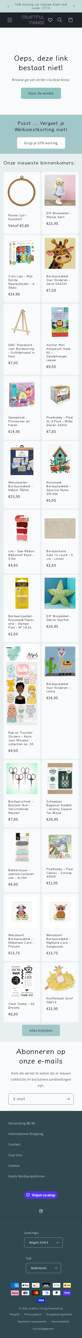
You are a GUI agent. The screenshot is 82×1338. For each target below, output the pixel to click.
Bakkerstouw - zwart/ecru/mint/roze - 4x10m (21, 874)
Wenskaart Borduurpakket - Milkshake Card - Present (21, 940)
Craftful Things (38, 1308)
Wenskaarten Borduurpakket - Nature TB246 (20, 486)
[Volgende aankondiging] (73, 6)
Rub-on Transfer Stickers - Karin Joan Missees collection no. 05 (21, 738)
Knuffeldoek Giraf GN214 (59, 1000)
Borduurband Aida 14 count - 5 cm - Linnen (59, 555)
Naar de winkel (41, 93)
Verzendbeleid (60, 1321)
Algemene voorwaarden (32, 1321)
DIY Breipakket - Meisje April (58, 215)
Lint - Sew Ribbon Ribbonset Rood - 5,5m (21, 555)
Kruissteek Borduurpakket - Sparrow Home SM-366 (58, 488)
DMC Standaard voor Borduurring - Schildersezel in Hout (21, 350)
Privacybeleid (32, 1314)
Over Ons (15, 1155)
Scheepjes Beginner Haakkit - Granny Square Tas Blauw (59, 807)
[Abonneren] (68, 1099)
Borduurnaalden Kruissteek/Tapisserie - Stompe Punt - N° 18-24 (21, 622)
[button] (9, 20)
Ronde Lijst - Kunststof (17, 217)
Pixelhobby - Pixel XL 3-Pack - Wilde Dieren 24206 (59, 421)
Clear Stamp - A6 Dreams (21, 1006)
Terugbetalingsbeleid (59, 1314)
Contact (14, 1144)
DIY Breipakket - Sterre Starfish (58, 618)
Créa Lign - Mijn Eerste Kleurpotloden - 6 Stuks (21, 282)
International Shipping (25, 1134)
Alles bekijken (41, 1030)
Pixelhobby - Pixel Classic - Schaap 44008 (59, 872)
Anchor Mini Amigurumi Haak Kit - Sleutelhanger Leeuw (58, 352)
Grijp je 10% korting (41, 142)
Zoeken (14, 1165)
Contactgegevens (43, 1328)
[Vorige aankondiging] (8, 6)
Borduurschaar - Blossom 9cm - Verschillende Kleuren (20, 807)
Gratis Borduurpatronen (26, 1176)
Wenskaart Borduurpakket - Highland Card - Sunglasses (58, 940)
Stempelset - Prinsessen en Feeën (19, 421)
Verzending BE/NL (22, 1123)
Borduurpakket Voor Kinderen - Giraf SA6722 (58, 280)
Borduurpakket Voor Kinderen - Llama (58, 687)
